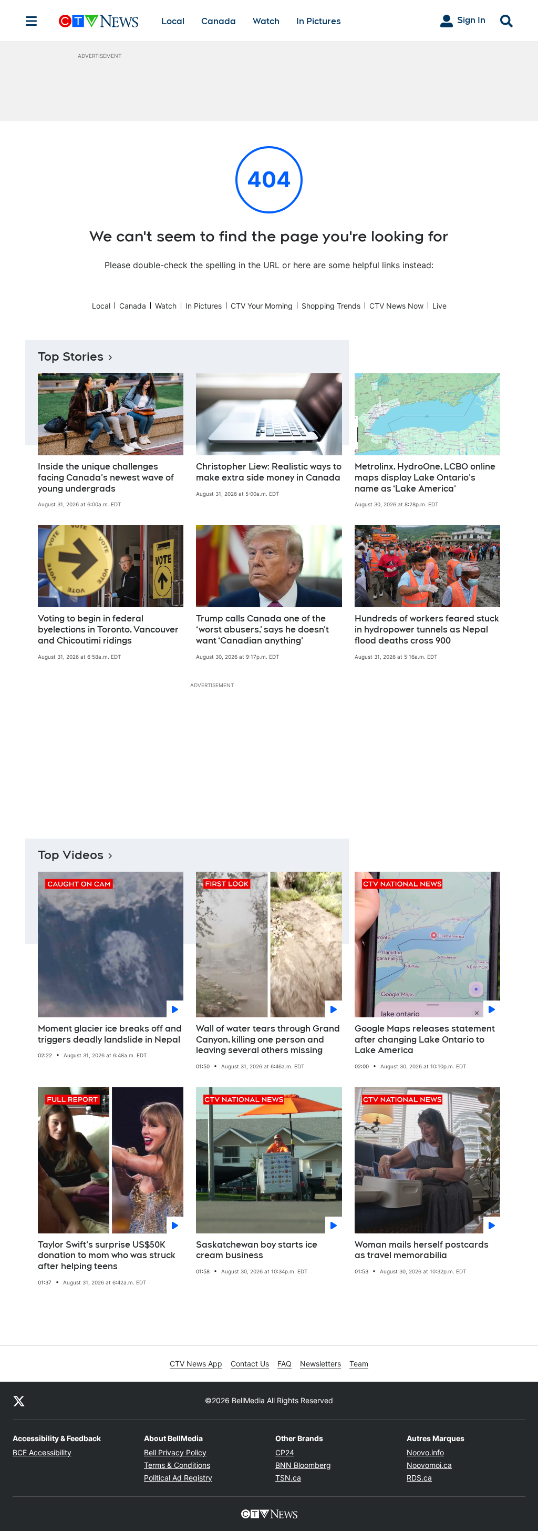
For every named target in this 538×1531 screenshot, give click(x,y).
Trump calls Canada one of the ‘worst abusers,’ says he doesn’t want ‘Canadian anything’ (262, 630)
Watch (266, 21)
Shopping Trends (331, 305)
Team (358, 1363)
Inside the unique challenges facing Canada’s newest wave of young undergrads (106, 478)
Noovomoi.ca (429, 1465)
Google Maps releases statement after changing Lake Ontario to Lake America (425, 1040)
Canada (218, 21)
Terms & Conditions (177, 1465)
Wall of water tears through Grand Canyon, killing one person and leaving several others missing (268, 1040)
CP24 (284, 1452)
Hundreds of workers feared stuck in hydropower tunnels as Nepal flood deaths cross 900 (427, 630)
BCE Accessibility (42, 1452)
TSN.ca (288, 1477)
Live (439, 305)
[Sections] (31, 21)
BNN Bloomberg (303, 1465)
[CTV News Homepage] (98, 21)
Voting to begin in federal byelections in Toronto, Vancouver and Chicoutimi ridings (108, 630)
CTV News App (196, 1363)
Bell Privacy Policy (175, 1452)
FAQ (284, 1363)
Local (172, 21)
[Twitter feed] (19, 1400)
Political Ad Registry (178, 1477)
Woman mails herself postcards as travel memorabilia (422, 1250)
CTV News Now (396, 305)
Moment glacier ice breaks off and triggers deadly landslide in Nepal (110, 1034)
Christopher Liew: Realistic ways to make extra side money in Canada (269, 472)
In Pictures (318, 21)
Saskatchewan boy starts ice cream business (256, 1250)
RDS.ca (419, 1477)
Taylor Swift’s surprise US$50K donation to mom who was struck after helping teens (106, 1256)
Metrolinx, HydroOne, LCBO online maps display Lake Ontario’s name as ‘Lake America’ (425, 478)
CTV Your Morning (262, 305)
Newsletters (320, 1363)
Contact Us (250, 1363)
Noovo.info (425, 1452)
